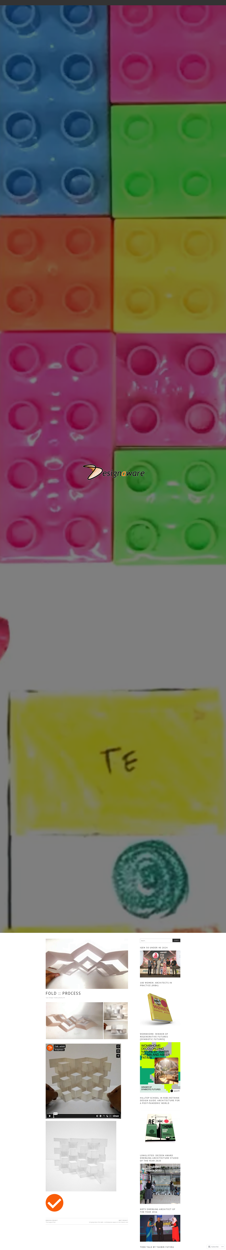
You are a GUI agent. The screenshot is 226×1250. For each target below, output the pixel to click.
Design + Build (53, 997)
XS (64, 997)
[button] (74, 1020)
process (60, 997)
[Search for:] (160, 941)
